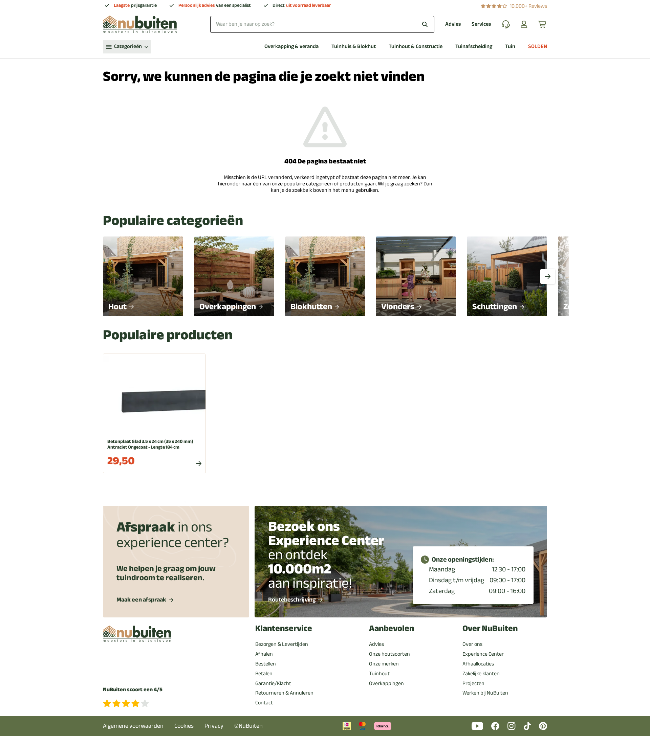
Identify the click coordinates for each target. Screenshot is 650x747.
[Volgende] (547, 276)
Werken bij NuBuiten (485, 693)
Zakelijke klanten (481, 674)
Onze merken (384, 664)
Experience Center (483, 654)
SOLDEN (537, 46)
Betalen (264, 674)
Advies (453, 24)
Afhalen (264, 654)
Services (481, 24)
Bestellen (265, 664)
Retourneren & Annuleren (284, 693)
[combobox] (322, 24)
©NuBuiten (248, 725)
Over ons (472, 644)
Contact (264, 703)
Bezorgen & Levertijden (281, 644)
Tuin (510, 46)
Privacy (213, 725)
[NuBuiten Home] (140, 24)
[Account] (524, 24)
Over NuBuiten (490, 628)
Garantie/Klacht (273, 683)
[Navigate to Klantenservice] (506, 24)
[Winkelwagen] (542, 24)
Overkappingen (386, 683)
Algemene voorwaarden (133, 725)
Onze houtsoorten (389, 654)
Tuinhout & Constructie (415, 46)
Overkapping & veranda (291, 46)
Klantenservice (283, 628)
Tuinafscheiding (473, 46)
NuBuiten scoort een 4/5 (132, 689)
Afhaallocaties (478, 664)
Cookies (184, 725)
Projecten (473, 683)
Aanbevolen (391, 628)
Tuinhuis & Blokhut (353, 46)
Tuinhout (379, 674)
